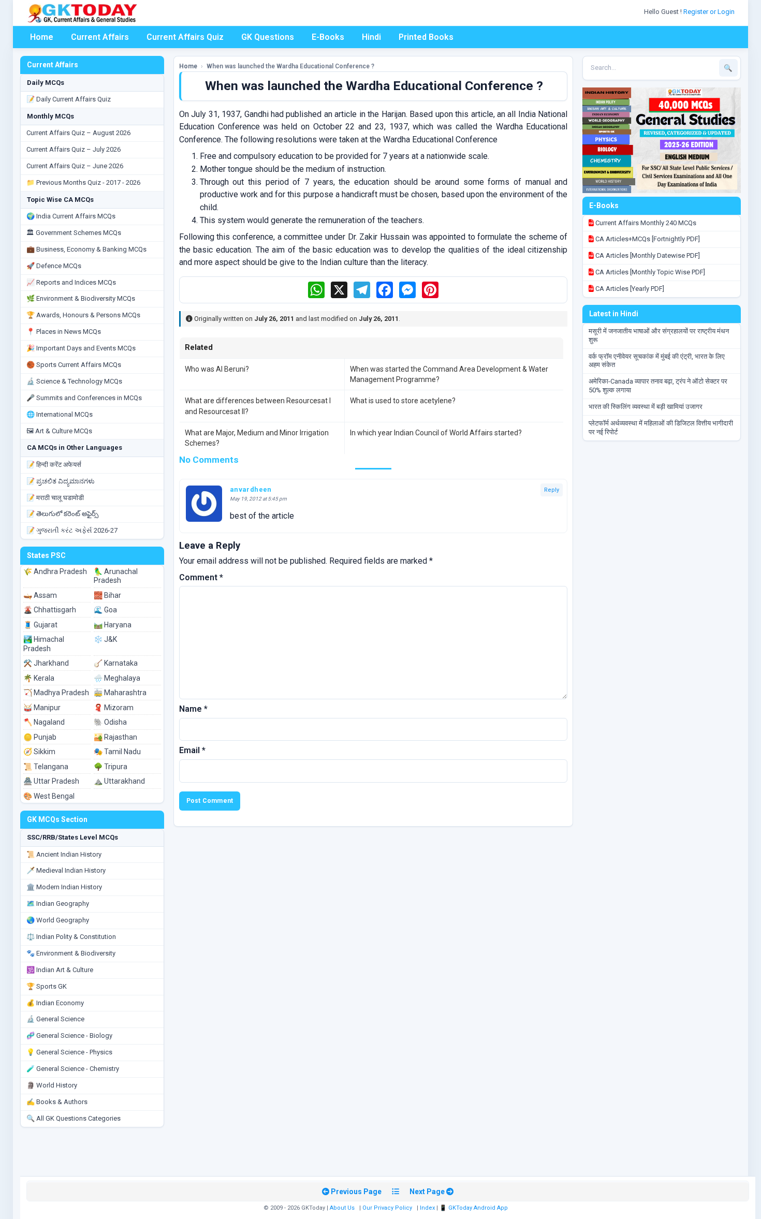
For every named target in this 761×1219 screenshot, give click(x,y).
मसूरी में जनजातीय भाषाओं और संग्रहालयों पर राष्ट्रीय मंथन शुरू (659, 335)
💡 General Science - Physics (69, 1052)
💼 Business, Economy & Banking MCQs (86, 249)
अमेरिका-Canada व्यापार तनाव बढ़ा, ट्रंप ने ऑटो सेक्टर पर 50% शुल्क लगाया (658, 385)
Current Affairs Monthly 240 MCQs (645, 223)
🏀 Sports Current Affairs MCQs (73, 365)
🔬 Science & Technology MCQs (74, 381)
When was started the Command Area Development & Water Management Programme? (449, 374)
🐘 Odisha (110, 722)
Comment (201, 577)
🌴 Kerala (38, 678)
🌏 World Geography (57, 920)
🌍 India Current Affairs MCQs (70, 216)
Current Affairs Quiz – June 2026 (74, 166)
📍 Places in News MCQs (63, 331)
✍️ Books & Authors (56, 1102)
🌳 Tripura (110, 766)
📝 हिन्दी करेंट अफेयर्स (53, 464)
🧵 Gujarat (40, 625)
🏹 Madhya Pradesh (56, 692)
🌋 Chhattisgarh (49, 610)
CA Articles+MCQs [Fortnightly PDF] (647, 239)
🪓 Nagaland (44, 722)
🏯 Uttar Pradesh (51, 781)
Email (192, 750)
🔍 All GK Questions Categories (73, 1118)
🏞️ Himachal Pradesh (43, 644)
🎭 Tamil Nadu (117, 751)
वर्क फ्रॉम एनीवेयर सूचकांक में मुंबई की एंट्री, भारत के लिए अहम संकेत (657, 361)
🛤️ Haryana (112, 625)
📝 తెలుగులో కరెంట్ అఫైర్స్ (62, 514)
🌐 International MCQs (59, 414)
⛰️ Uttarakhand (119, 781)
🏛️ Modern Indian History (64, 887)
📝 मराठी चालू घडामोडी (55, 498)
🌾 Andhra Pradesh (55, 571)
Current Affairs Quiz (185, 37)
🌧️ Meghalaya (117, 678)
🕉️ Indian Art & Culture (59, 970)
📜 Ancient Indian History (63, 854)
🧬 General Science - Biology (69, 1035)
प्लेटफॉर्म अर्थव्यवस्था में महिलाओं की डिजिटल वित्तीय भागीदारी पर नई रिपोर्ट (661, 427)
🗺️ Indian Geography (57, 903)
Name (193, 709)
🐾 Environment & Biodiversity (70, 953)
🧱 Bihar (107, 595)
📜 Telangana (45, 766)
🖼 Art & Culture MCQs (59, 431)
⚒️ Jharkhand (46, 663)
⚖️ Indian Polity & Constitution (71, 937)
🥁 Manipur (42, 707)
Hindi (371, 37)
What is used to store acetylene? (403, 400)
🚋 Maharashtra (120, 692)
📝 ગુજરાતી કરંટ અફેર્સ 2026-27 (72, 530)
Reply (551, 490)
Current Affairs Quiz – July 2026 (73, 149)
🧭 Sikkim (39, 751)
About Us (342, 1208)
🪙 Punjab (39, 737)
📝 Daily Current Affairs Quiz (68, 99)
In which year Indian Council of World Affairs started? (436, 433)
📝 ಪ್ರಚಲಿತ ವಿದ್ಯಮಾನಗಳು (60, 481)
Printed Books (426, 37)
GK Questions (267, 37)
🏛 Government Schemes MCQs (73, 233)
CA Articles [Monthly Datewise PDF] (647, 255)
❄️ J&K (105, 639)
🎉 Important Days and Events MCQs (81, 348)
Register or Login (709, 12)
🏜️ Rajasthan (115, 737)
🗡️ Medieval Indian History (66, 870)
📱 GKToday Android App (474, 1208)
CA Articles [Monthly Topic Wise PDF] (649, 272)
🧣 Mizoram (114, 707)
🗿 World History (51, 1085)
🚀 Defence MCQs (53, 266)
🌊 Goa (105, 610)
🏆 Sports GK (46, 986)
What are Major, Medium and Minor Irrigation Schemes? (257, 438)
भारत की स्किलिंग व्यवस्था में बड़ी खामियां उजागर (646, 406)
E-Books (328, 37)
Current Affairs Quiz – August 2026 (78, 133)
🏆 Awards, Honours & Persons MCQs (83, 315)
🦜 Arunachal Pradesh (116, 576)
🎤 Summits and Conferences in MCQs (84, 398)
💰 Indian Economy (55, 1003)
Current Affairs (100, 37)
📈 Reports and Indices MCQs (71, 282)
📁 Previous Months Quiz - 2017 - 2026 (83, 182)
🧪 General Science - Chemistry (72, 1069)
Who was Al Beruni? (217, 369)
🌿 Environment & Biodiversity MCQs (80, 298)
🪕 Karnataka (116, 663)
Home (41, 37)
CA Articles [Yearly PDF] (629, 288)
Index (427, 1208)
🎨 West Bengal (49, 796)
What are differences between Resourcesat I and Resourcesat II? (258, 405)
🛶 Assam (40, 595)
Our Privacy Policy (387, 1208)
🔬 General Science (55, 1019)
